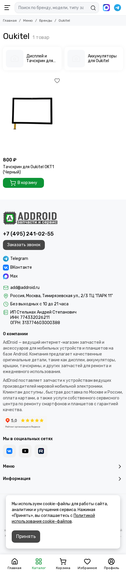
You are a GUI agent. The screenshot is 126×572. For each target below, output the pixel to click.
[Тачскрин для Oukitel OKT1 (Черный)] (32, 115)
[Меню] (7, 7)
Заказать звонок (23, 244)
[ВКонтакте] (9, 451)
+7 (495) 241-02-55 (28, 234)
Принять (26, 536)
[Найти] (93, 7)
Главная (10, 20)
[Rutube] (41, 451)
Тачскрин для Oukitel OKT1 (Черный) (28, 169)
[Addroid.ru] (30, 218)
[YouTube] (25, 451)
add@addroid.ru (25, 287)
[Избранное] (57, 80)
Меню (28, 20)
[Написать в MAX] (106, 7)
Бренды (45, 20)
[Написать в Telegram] (117, 7)
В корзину (27, 182)
